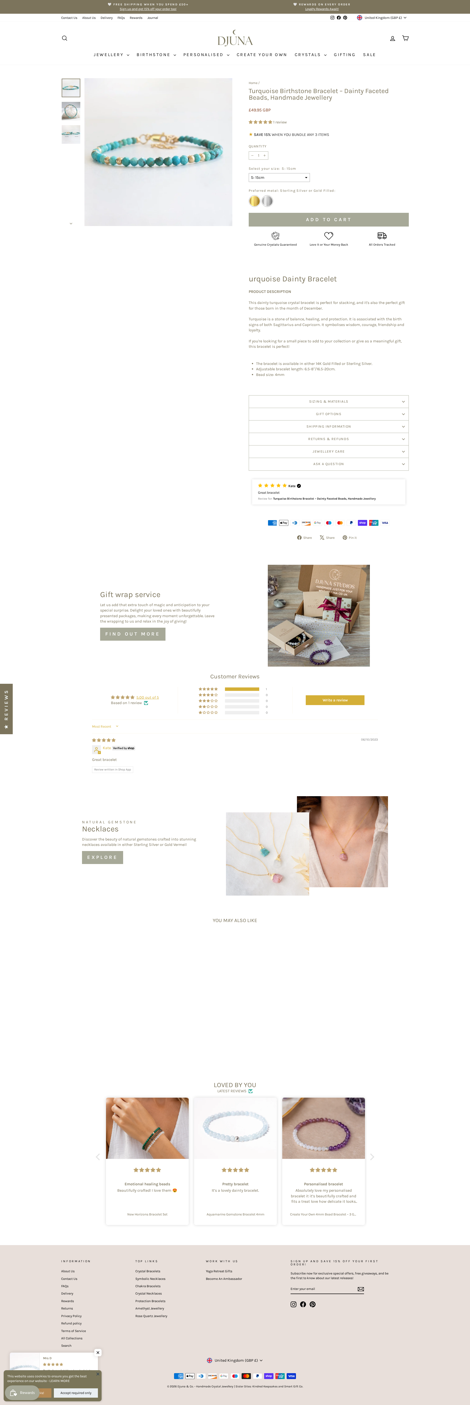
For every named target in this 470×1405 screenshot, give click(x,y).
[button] (261, 122)
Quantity (258, 146)
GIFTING (345, 54)
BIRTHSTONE (154, 54)
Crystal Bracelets (147, 1271)
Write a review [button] (335, 700)
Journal (152, 18)
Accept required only (76, 1393)
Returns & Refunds (328, 439)
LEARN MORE (59, 1381)
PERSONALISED (204, 54)
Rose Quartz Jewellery (151, 1316)
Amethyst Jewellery (149, 1308)
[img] (104, 740)
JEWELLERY (110, 54)
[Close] (98, 1374)
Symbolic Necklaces (150, 1279)
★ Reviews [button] (6, 709)
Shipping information (328, 426)
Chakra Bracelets (148, 1286)
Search (66, 1345)
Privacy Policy (71, 1316)
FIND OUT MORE (132, 634)
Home (253, 83)
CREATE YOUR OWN (262, 54)
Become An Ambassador (224, 1279)
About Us (89, 18)
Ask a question (328, 464)
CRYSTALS (309, 54)
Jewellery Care (329, 451)
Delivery (107, 18)
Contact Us (69, 18)
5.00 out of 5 (147, 697)
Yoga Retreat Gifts (219, 1271)
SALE (369, 54)
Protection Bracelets (150, 1301)
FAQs (121, 18)
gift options (328, 414)
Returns (67, 1308)
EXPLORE (102, 857)
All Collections (71, 1338)
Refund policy (71, 1323)
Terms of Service (73, 1331)
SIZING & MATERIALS (329, 401)
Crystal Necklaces (148, 1293)
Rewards (136, 18)
